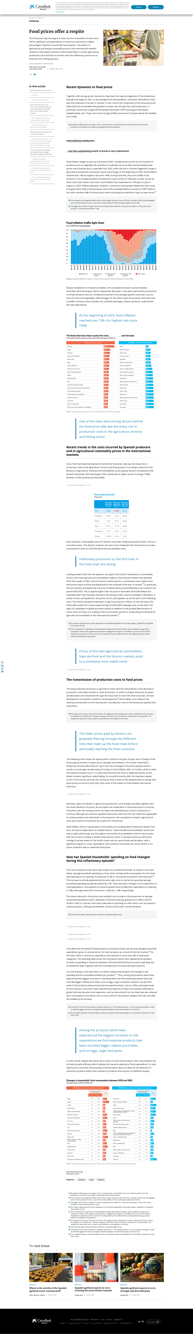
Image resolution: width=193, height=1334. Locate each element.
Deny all (138, 7)
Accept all (156, 7)
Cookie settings (60, 11)
